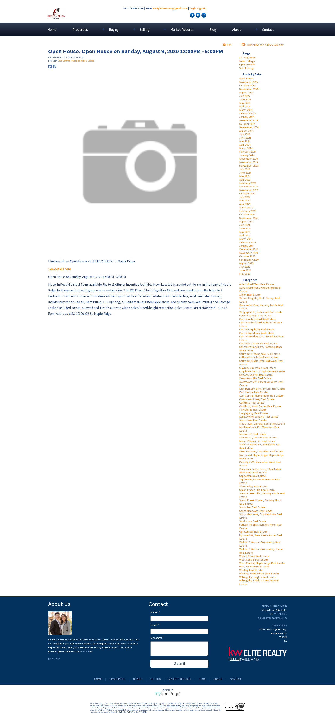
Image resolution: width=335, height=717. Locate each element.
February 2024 (247, 151)
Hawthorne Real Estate (253, 409)
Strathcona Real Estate (252, 521)
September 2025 (249, 89)
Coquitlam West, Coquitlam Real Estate (262, 371)
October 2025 (247, 85)
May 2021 (244, 232)
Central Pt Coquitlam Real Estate (258, 343)
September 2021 (249, 218)
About (217, 679)
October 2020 (247, 256)
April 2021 (244, 235)
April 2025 (244, 106)
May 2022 (244, 200)
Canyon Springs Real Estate (255, 315)
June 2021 (245, 228)
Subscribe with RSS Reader (264, 45)
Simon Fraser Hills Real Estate (257, 490)
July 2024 (244, 134)
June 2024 (245, 137)
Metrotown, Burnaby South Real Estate (262, 423)
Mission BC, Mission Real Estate (257, 437)
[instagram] (203, 15)
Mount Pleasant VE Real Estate (257, 441)
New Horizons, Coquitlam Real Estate (261, 451)
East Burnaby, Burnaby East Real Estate (262, 388)
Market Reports (181, 29)
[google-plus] (197, 15)
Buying (137, 679)
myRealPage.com (168, 694)
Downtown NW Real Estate (255, 378)
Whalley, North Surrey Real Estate (259, 573)
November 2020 (248, 252)
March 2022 (245, 207)
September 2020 (249, 259)
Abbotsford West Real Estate (256, 284)
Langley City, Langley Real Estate (258, 416)
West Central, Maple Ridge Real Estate (262, 563)
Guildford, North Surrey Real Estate (260, 406)
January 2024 (246, 155)
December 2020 (248, 249)
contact (85, 651)
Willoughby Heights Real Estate (257, 577)
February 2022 (247, 211)
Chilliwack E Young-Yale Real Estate (259, 354)
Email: (154, 625)
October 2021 (247, 214)
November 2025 (248, 82)
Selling (155, 679)
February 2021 (247, 242)
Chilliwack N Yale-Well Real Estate (259, 357)
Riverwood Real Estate (252, 472)
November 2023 (248, 162)
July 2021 (244, 225)
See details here (59, 269)
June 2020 (245, 270)
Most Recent (246, 78)
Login (193, 8)
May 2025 (244, 103)
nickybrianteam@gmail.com (170, 8)
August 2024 (246, 130)
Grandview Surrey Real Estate (256, 399)
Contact (268, 29)
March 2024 (245, 148)
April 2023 (244, 179)
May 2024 (244, 141)
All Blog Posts (247, 57)
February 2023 (247, 183)
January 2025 (246, 117)
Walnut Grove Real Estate (254, 556)
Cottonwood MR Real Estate (256, 375)
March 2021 (245, 239)
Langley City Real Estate (253, 413)
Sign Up (201, 8)
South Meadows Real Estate (255, 510)
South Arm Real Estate (252, 507)
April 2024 (244, 144)
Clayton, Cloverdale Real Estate (257, 368)
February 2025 (247, 113)
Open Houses (247, 64)
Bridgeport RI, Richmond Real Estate (260, 312)
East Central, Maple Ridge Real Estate (261, 395)
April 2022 (244, 204)
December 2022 (248, 186)
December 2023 (248, 158)
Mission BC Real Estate (252, 434)
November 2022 (248, 190)
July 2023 (244, 169)
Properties (117, 679)
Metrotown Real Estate (253, 420)
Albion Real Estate (250, 294)
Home (51, 29)
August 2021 (246, 221)
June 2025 (245, 99)
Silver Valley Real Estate (253, 486)
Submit (179, 663)
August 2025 (246, 92)
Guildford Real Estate (251, 402)
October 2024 (247, 124)
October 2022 (247, 193)
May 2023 (244, 176)
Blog (212, 29)
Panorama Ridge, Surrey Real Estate (260, 469)
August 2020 (246, 263)
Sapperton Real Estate (252, 476)
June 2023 (245, 172)
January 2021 (246, 246)
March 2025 (245, 110)
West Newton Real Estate (254, 566)
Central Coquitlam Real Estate (256, 329)
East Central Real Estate (253, 392)
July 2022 (244, 197)
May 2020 (244, 273)
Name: (154, 612)
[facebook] (192, 15)
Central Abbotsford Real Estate (257, 319)
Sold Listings (246, 68)
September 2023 (249, 165)
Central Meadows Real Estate (256, 333)
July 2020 (244, 266)
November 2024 (248, 120)
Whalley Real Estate (250, 570)
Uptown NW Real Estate (253, 531)
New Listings (247, 61)
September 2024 (249, 127)
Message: (156, 638)
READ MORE (54, 659)
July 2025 (244, 96)
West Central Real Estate (254, 559)
